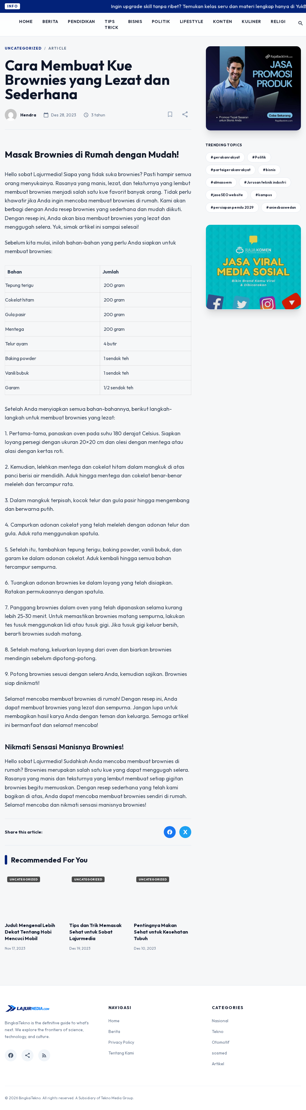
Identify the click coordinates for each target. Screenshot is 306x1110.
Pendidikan (81, 21)
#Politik (259, 157)
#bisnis (269, 169)
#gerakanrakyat (225, 157)
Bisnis (135, 21)
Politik (161, 21)
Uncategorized (23, 48)
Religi (278, 21)
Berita (50, 21)
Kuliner (251, 21)
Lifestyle (192, 21)
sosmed (219, 1053)
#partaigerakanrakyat (230, 169)
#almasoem (221, 182)
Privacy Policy (121, 1042)
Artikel (218, 1063)
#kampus (263, 195)
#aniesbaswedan (281, 207)
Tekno (218, 1031)
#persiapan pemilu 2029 (232, 207)
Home (26, 21)
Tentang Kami (121, 1053)
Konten (222, 21)
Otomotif (221, 1042)
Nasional (220, 1020)
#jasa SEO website (227, 195)
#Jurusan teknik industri (265, 182)
